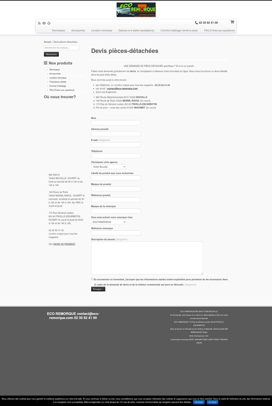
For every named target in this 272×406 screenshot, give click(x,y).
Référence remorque (102, 228)
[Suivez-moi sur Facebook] (45, 23)
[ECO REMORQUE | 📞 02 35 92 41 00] (136, 9)
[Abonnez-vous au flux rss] (40, 23)
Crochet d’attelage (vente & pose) (179, 30)
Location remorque (101, 30)
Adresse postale (100, 128)
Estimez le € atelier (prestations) (136, 30)
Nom (93, 117)
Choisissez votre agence (104, 162)
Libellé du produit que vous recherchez (112, 173)
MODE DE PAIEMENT (64, 244)
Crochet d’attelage (57, 85)
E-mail (100, 140)
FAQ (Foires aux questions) (219, 30)
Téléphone (96, 151)
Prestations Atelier (57, 81)
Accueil (47, 41)
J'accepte (199, 402)
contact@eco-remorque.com (122, 88)
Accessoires (78, 30)
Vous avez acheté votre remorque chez (112, 217)
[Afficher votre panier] (232, 22)
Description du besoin (109, 239)
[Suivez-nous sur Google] (50, 23)
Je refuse (212, 402)
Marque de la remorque (103, 206)
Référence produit (100, 195)
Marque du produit (101, 184)
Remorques (58, 30)
